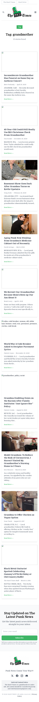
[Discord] (27, 676)
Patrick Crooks (9, 410)
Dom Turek (8, 521)
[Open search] (3, 12)
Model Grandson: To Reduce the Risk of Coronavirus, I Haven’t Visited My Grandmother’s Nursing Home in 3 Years (18, 460)
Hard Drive (22, 2)
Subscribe (19, 638)
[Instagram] (22, 676)
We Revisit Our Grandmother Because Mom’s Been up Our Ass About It (19, 295)
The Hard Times (9, 2)
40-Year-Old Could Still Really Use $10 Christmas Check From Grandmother (19, 132)
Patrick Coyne (9, 353)
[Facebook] (17, 676)
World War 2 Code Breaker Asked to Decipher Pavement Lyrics (19, 347)
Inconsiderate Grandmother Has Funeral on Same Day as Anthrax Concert (19, 78)
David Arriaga (9, 247)
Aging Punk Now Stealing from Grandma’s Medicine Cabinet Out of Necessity (17, 241)
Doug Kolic (8, 193)
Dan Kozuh (8, 139)
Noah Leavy (8, 301)
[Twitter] (12, 676)
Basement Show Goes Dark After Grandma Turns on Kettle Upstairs (18, 186)
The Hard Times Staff (11, 580)
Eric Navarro (8, 470)
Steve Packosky (9, 84)
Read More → (8, 99)
